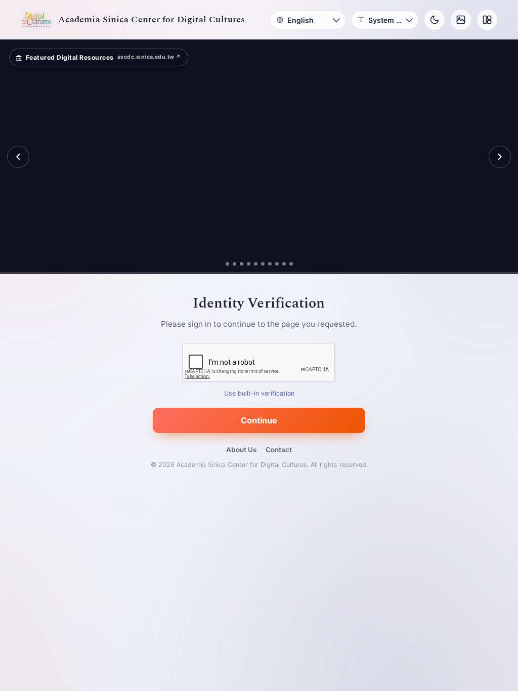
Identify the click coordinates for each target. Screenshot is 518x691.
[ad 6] (266, 264)
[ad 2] (230, 264)
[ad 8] (280, 264)
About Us (241, 450)
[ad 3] (241, 264)
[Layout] (487, 19)
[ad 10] (294, 264)
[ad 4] (252, 264)
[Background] (460, 19)
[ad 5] (259, 264)
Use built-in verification (259, 394)
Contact (279, 450)
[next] (500, 157)
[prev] (18, 157)
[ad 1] (223, 264)
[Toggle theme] (434, 19)
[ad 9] (287, 264)
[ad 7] (273, 264)
